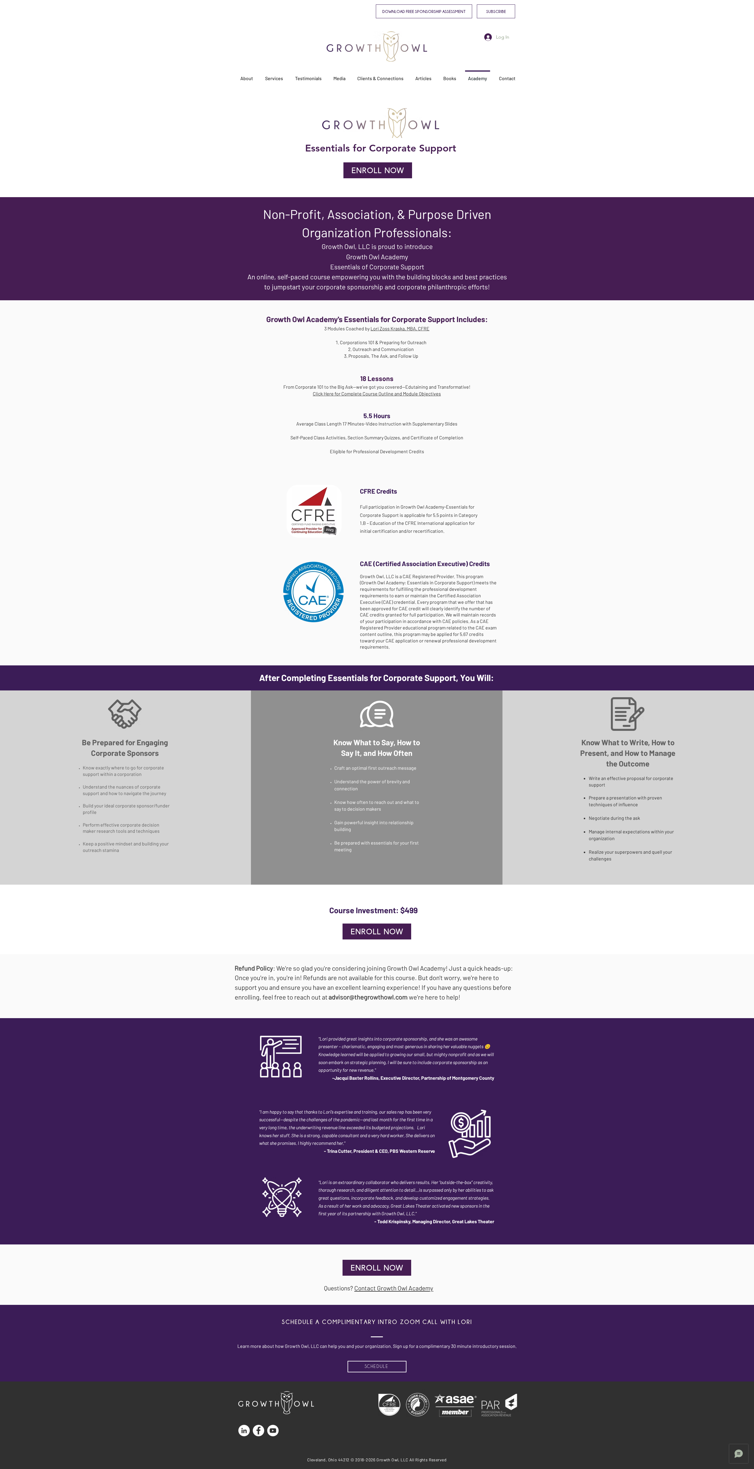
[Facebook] (258, 1430)
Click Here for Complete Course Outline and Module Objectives (377, 393)
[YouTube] (273, 1430)
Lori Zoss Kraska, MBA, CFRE (400, 328)
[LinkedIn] (244, 1430)
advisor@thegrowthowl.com (368, 997)
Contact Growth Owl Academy (393, 1288)
